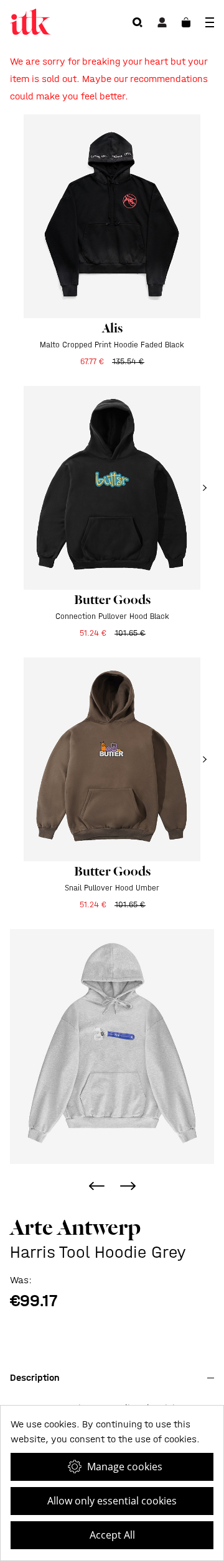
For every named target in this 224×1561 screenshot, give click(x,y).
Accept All (112, 1535)
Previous (96, 1185)
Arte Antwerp (75, 1227)
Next (127, 1185)
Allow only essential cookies (112, 1501)
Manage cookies (124, 1466)
